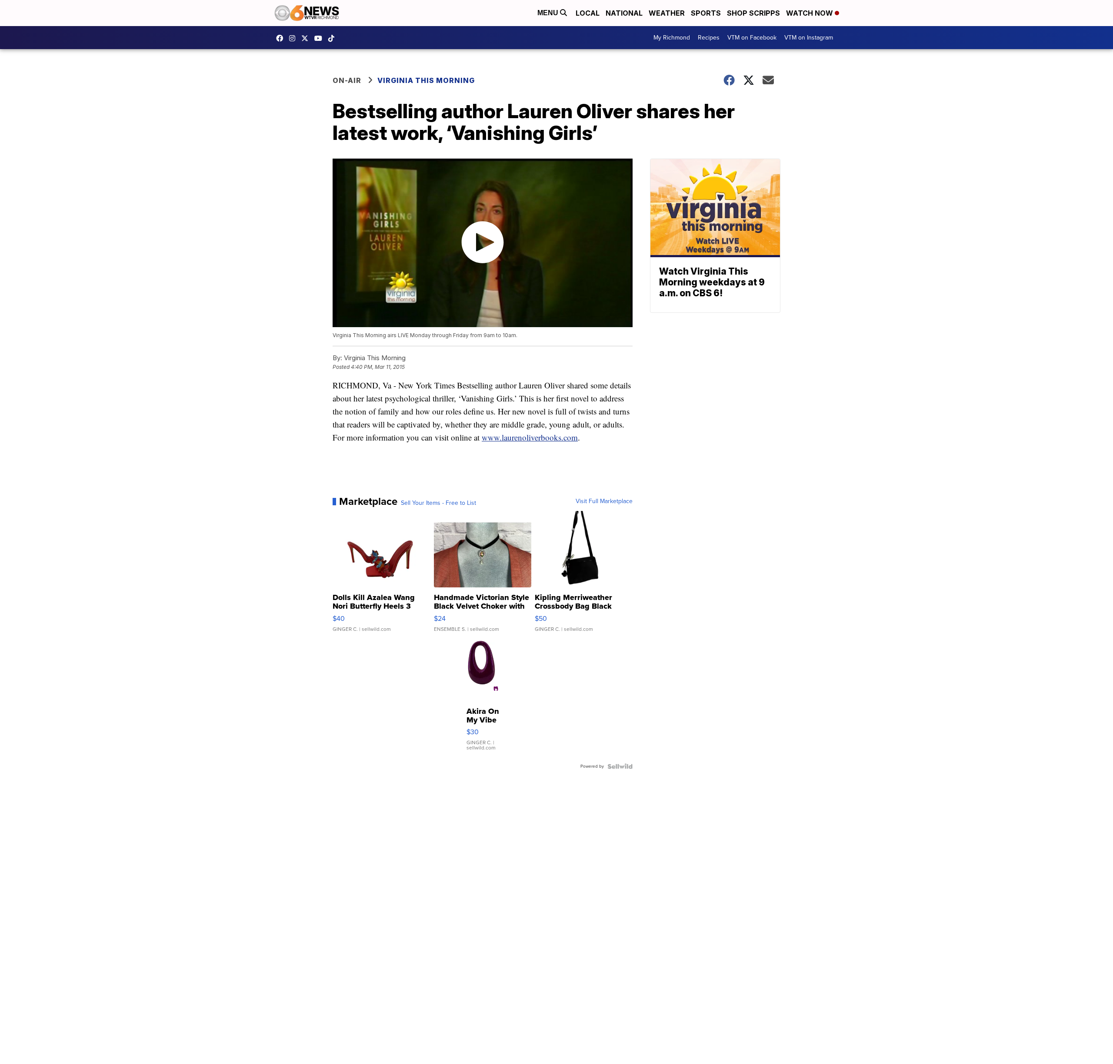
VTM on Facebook (751, 37)
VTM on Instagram (808, 37)
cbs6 (294, 38)
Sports (706, 13)
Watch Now (810, 13)
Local (588, 13)
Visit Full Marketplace (604, 501)
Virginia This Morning (426, 80)
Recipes (709, 37)
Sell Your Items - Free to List (438, 503)
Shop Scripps (753, 13)
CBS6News (281, 38)
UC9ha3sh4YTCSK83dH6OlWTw (320, 38)
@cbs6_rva (333, 38)
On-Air (347, 80)
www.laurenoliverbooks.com (530, 437)
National (624, 13)
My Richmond (671, 37)
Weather (667, 13)
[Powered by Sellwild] (620, 766)
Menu (548, 13)
